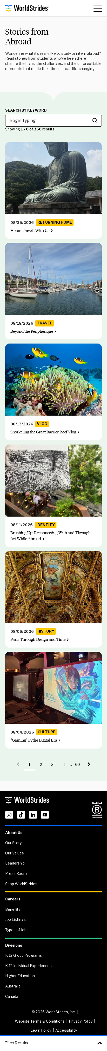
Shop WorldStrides (21, 884)
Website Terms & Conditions (40, 1021)
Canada (11, 996)
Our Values (14, 853)
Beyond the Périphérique (31, 331)
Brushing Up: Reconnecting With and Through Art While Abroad (50, 535)
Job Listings (15, 919)
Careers (13, 899)
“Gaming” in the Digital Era (33, 740)
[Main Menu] (97, 8)
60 (79, 766)
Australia (13, 986)
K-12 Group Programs (23, 955)
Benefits (13, 909)
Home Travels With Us (29, 230)
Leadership (15, 863)
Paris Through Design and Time (37, 639)
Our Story (13, 842)
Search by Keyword (26, 110)
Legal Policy (40, 1030)
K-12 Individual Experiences (28, 965)
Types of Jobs (17, 930)
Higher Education (20, 976)
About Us (13, 832)
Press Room (16, 873)
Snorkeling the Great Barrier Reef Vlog (43, 432)
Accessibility (66, 1030)
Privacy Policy (80, 1021)
